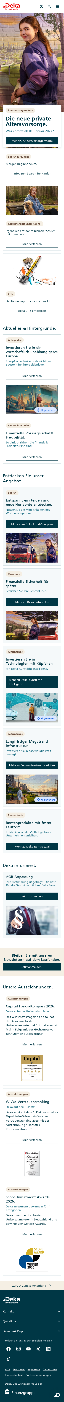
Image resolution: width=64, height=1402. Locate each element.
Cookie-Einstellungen (38, 1375)
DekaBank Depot (32, 1331)
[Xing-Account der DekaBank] (38, 1348)
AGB (7, 1369)
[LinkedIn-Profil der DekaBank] (48, 1348)
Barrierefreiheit (14, 1375)
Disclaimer (19, 1369)
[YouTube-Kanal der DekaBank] (28, 1348)
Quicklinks (32, 1321)
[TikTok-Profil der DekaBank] (8, 1358)
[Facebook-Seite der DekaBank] (8, 1348)
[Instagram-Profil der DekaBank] (18, 1348)
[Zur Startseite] (11, 6)
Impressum (34, 1369)
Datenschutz (50, 1369)
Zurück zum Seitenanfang (32, 1285)
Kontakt (32, 1311)
